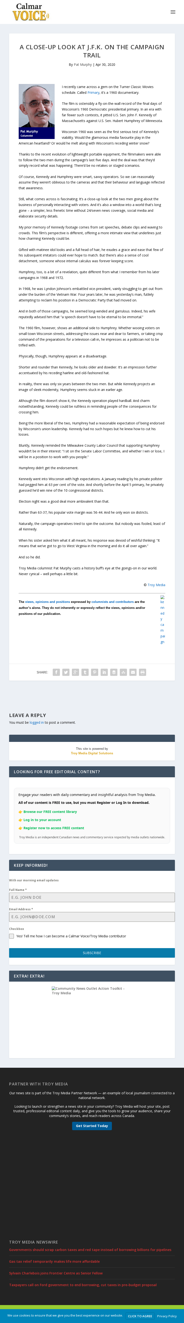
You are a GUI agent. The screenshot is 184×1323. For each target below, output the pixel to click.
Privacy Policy (167, 1316)
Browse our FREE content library (50, 811)
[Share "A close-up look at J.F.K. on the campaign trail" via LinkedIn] (104, 672)
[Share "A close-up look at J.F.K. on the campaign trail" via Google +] (75, 672)
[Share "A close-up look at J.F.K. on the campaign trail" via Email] (133, 672)
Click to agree (140, 1316)
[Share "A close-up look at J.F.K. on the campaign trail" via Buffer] (114, 672)
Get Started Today (92, 1125)
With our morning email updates (34, 880)
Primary (93, 92)
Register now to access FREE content (53, 828)
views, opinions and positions (47, 602)
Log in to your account (42, 819)
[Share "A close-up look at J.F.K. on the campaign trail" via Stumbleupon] (123, 672)
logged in (37, 722)
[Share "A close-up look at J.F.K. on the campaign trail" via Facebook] (56, 672)
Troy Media (156, 585)
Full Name (18, 890)
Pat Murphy (83, 64)
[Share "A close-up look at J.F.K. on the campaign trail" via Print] (142, 672)
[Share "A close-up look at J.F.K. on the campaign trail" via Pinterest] (94, 672)
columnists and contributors (113, 602)
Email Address (21, 909)
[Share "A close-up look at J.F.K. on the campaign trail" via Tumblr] (85, 672)
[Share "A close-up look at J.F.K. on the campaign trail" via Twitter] (66, 672)
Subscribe (92, 953)
